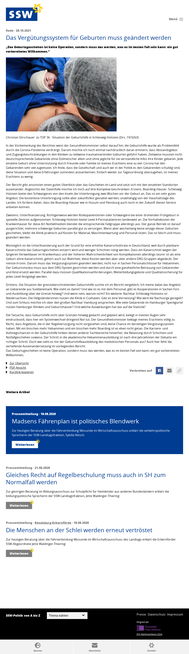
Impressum (175, 614)
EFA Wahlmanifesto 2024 (149, 634)
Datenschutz (156, 614)
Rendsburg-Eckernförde (53, 522)
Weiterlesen (25, 444)
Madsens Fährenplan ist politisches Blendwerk (75, 421)
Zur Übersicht (19, 363)
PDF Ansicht (18, 368)
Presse (141, 614)
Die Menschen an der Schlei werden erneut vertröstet (79, 529)
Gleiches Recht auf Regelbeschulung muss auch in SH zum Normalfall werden (86, 478)
